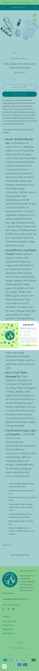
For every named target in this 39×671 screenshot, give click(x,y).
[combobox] (21, 335)
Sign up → (28, 345)
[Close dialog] (38, 322)
